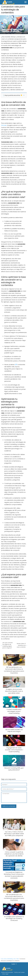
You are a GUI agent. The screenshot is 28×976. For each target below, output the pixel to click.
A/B (16, 364)
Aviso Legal (5, 974)
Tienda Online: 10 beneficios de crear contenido (21, 645)
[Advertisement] (14, 939)
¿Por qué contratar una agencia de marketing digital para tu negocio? (7, 645)
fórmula (4, 125)
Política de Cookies (19, 972)
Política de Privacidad (7, 972)
